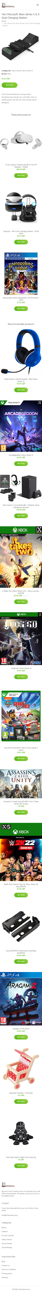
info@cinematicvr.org (10, 1215)
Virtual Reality (7, 1247)
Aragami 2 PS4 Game (21, 1029)
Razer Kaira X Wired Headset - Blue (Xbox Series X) (21, 380)
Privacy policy (7, 1273)
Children (5, 1231)
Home (4, 21)
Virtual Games (7, 1243)
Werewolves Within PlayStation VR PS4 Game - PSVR (21, 299)
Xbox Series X (27, 71)
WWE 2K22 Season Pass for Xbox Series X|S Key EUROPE (21, 885)
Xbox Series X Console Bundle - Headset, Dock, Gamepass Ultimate (21, 506)
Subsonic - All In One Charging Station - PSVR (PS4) (21, 232)
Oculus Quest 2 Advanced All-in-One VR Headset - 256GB (21, 166)
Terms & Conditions (9, 1269)
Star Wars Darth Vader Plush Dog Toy (21, 1157)
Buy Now (9, 85)
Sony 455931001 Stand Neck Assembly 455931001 (21, 952)
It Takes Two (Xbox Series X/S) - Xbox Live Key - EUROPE (21, 592)
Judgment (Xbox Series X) (21, 668)
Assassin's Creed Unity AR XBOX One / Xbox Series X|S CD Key (21, 802)
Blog (3, 1261)
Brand (4, 1227)
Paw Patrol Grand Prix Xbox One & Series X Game (21, 749)
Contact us (6, 1265)
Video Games (16, 71)
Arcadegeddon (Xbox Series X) (21, 455)
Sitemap (5, 1277)
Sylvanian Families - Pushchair (21, 1093)
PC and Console (8, 1235)
